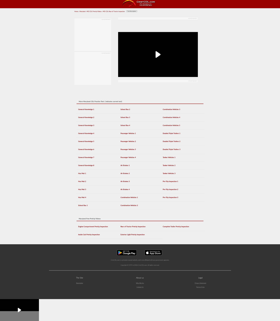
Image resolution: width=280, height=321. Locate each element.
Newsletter (79, 283)
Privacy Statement (200, 283)
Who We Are (140, 283)
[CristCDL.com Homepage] (140, 6)
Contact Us (140, 287)
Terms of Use (200, 287)
